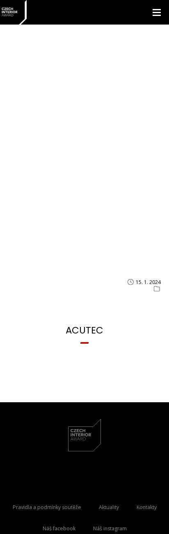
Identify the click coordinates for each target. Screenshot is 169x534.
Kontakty (147, 507)
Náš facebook (59, 528)
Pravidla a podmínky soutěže (47, 507)
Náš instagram (110, 528)
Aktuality (109, 507)
